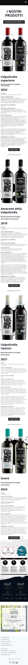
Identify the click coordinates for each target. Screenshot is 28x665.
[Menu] (25, 2)
